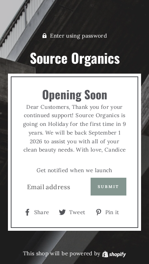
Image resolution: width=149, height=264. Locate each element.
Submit (108, 186)
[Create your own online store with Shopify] (114, 253)
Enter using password (78, 35)
